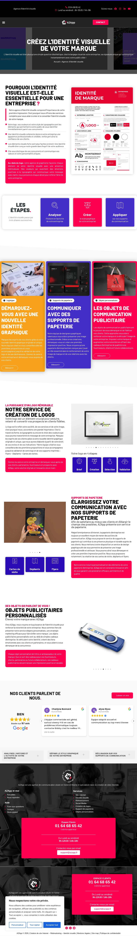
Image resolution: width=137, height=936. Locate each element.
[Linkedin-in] (124, 8)
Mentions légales (83, 933)
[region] (34, 913)
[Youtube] (129, 8)
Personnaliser (17, 925)
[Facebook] (115, 8)
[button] (3, 22)
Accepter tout (52, 925)
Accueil (57, 62)
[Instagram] (120, 8)
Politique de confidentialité (110, 933)
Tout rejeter (35, 925)
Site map (95, 933)
